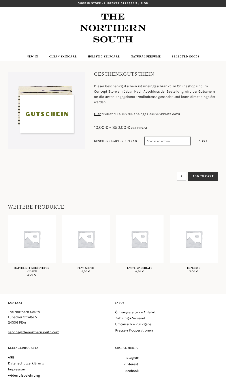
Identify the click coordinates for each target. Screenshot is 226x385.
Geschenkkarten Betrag (115, 141)
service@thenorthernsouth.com (33, 332)
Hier (97, 114)
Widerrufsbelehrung (24, 375)
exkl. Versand (139, 128)
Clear (203, 141)
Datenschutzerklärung (26, 363)
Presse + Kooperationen (134, 330)
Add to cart (203, 176)
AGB (11, 357)
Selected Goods (186, 56)
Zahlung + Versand (130, 318)
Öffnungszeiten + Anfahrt (135, 312)
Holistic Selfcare (104, 56)
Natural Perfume (146, 56)
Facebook (9, 26)
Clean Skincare (63, 56)
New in (32, 56)
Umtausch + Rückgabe (133, 324)
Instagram (9, 13)
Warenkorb (216, 20)
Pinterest (9, 20)
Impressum (17, 369)
